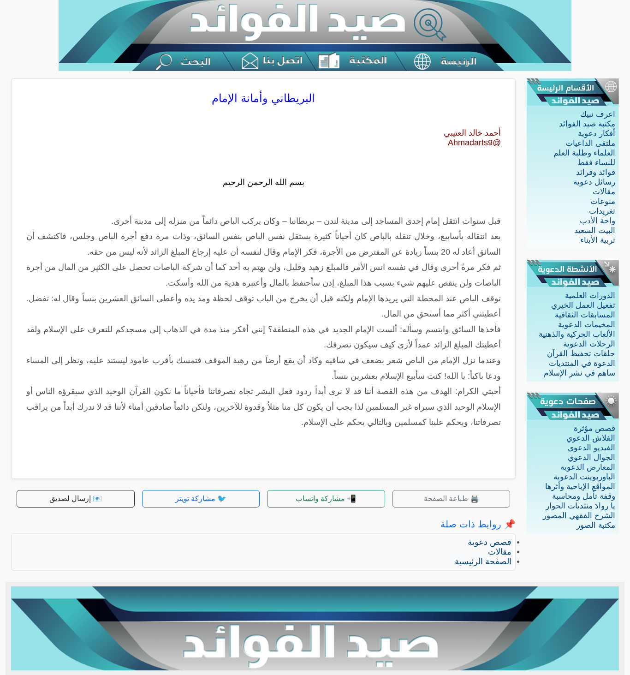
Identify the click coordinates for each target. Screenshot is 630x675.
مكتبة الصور (596, 525)
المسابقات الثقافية (585, 315)
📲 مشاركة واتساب (326, 498)
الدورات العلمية (590, 295)
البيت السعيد (594, 230)
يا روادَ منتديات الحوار (580, 506)
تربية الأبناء (597, 240)
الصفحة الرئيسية (483, 561)
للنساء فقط (596, 162)
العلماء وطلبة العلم (584, 153)
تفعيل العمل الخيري (583, 305)
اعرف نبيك (597, 114)
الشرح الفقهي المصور (579, 515)
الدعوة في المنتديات (582, 363)
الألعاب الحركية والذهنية (577, 334)
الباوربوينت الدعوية (584, 476)
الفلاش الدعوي (590, 438)
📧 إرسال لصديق (75, 498)
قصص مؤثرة (594, 428)
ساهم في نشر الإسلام (579, 373)
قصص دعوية (489, 542)
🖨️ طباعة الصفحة (451, 498)
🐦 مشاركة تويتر (200, 498)
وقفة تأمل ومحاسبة (583, 496)
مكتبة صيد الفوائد (587, 123)
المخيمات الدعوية (586, 324)
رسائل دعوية (594, 182)
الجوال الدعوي (591, 457)
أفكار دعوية (596, 133)
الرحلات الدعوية (589, 344)
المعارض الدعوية (587, 467)
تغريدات (602, 211)
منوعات (602, 201)
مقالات (604, 191)
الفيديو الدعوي (591, 447)
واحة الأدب (597, 220)
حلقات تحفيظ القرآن (581, 353)
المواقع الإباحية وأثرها (580, 486)
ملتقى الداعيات (590, 143)
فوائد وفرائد (595, 172)
